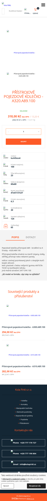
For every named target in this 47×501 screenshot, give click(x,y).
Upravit (6, 486)
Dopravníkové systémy (24, 416)
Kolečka (24, 400)
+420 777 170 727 (28, 442)
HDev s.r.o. (30, 499)
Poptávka (24, 419)
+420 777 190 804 (28, 453)
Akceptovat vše (35, 486)
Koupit (23, 142)
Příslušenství (24, 423)
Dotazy (31, 237)
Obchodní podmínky (24, 412)
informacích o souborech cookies (14, 479)
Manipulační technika (24, 408)
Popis (15, 237)
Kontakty (24, 404)
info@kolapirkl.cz (28, 464)
